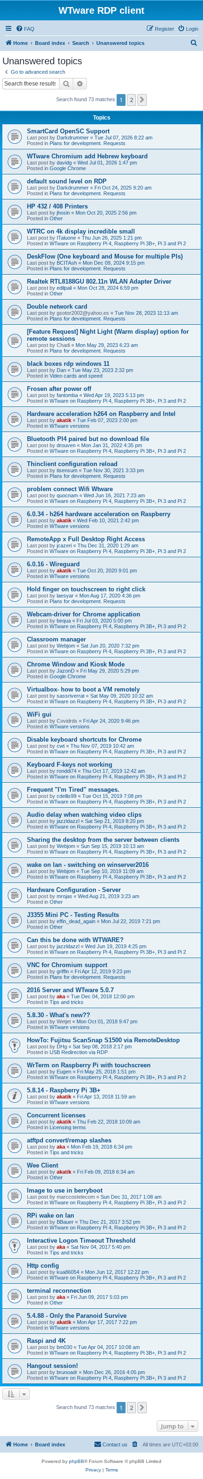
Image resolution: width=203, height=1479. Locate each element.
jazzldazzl (68, 821)
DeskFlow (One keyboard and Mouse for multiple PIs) (105, 256)
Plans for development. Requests (88, 143)
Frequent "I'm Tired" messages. (73, 789)
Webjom (66, 646)
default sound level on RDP (67, 181)
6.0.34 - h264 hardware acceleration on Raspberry (98, 514)
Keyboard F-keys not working (69, 764)
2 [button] (131, 99)
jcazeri (64, 545)
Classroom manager (56, 639)
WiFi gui (39, 714)
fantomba (67, 395)
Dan (61, 370)
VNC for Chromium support (67, 965)
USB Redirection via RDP (79, 1052)
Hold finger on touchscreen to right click (86, 589)
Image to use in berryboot (64, 1190)
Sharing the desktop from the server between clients (103, 839)
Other (56, 218)
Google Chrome (68, 168)
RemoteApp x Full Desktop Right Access (86, 539)
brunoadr (67, 1372)
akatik (64, 420)
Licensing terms (68, 1127)
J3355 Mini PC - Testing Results (73, 914)
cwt (61, 746)
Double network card (57, 306)
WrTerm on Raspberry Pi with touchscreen (89, 1065)
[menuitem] (25, 29)
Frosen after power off (59, 388)
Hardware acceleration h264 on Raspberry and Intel (101, 413)
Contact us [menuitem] (114, 1444)
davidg (64, 162)
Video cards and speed (76, 376)
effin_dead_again (76, 921)
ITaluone (66, 238)
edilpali (64, 288)
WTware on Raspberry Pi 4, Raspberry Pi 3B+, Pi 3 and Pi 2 (118, 243)
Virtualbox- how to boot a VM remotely (83, 689)
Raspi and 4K (46, 1340)
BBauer (65, 1222)
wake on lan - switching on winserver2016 (88, 864)
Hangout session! (52, 1365)
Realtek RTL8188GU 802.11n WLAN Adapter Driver (99, 281)
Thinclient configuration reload (72, 463)
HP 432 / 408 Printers (57, 206)
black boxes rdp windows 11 (68, 363)
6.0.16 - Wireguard (53, 564)
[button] (142, 99)
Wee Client (42, 1165)
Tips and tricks (67, 1002)
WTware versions (70, 426)
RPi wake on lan (50, 1215)
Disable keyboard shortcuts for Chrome (84, 739)
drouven (66, 445)
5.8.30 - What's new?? (58, 1015)
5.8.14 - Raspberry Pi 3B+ (64, 1090)
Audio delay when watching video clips (84, 814)
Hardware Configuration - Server (74, 889)
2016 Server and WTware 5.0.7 (70, 990)
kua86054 (68, 1272)
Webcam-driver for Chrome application (83, 614)
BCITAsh (67, 263)
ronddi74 (66, 771)
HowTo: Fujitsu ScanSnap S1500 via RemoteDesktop (103, 1040)
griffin (63, 971)
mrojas (64, 896)
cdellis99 (66, 796)
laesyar (65, 595)
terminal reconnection (59, 1290)
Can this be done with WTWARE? (75, 939)
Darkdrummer (73, 137)
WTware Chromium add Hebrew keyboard (87, 156)
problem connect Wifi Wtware (70, 489)
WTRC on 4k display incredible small (81, 231)
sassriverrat (71, 696)
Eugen (64, 1071)
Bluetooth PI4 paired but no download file (88, 438)
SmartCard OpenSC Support (68, 131)
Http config (43, 1265)
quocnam (67, 495)
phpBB (76, 1461)
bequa (64, 620)
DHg (62, 1046)
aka (61, 996)
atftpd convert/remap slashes (69, 1140)
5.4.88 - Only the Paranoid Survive (77, 1315)
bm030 (64, 1347)
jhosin (63, 213)
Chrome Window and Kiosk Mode (76, 664)
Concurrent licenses (56, 1115)
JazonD (66, 671)
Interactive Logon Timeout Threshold (81, 1240)
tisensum (67, 470)
